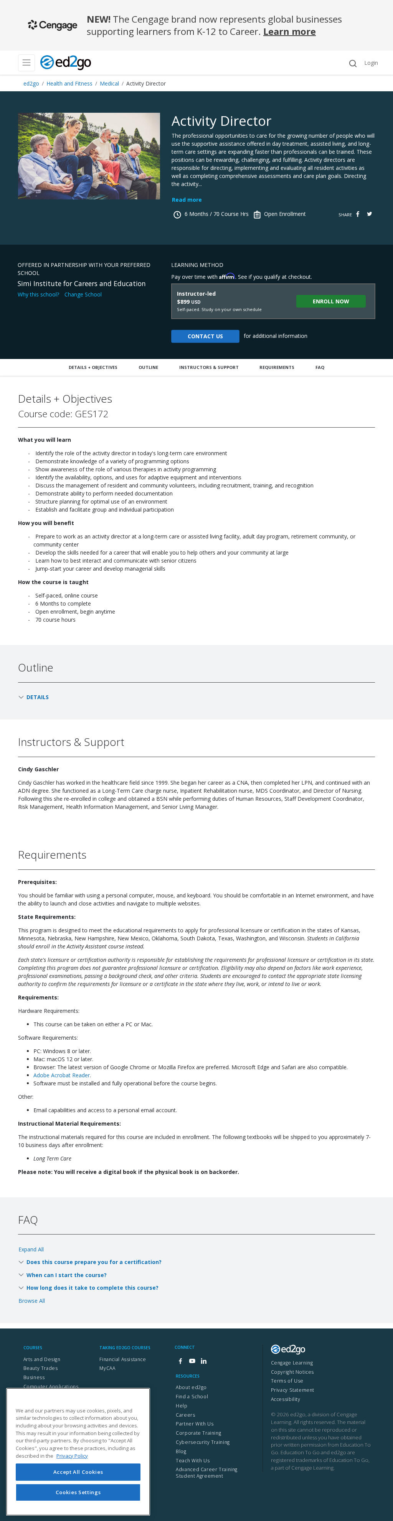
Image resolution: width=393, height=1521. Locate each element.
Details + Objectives (93, 367)
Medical (109, 83)
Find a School (192, 1396)
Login (371, 62)
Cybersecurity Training (203, 1442)
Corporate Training (198, 1433)
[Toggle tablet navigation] (26, 62)
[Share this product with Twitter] (369, 214)
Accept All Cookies (78, 1471)
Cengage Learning (292, 1363)
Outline (148, 367)
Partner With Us (194, 1424)
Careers (185, 1415)
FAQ (319, 367)
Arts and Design (42, 1359)
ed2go (31, 83)
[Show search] (353, 63)
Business (34, 1377)
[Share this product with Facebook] (357, 214)
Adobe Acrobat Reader (61, 1075)
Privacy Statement (292, 1390)
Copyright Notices (292, 1372)
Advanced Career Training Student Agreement (207, 1472)
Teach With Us (193, 1460)
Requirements (276, 367)
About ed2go (191, 1387)
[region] (78, 1452)
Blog (181, 1451)
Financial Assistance (122, 1359)
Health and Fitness (69, 83)
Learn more (289, 31)
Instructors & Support (209, 367)
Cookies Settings (78, 1492)
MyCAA (107, 1368)
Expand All (31, 1249)
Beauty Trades (40, 1368)
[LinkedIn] (203, 1361)
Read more (187, 199)
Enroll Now (331, 301)
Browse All (31, 1300)
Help (181, 1405)
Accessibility (286, 1399)
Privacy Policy (72, 1455)
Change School (83, 294)
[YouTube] (192, 1361)
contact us (205, 336)
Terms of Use (287, 1381)
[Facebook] (180, 1361)
